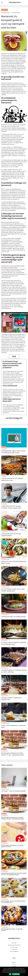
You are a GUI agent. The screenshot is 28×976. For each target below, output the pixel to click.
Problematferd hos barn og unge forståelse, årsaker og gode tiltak (11, 507)
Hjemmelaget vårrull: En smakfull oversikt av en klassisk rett (13, 901)
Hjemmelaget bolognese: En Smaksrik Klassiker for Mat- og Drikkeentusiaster (12, 754)
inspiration (4, 446)
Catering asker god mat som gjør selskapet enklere (11, 534)
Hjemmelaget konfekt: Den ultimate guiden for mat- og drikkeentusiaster (13, 873)
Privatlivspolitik (16, 974)
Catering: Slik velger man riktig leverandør (13, 616)
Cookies (14, 966)
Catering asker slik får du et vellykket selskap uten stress (12, 479)
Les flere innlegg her (14, 418)
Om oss (14, 964)
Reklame (14, 962)
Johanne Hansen (16, 12)
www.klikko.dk (15, 951)
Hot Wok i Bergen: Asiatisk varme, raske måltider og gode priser (12, 590)
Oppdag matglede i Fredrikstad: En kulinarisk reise (11, 698)
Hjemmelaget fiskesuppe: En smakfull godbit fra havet (12, 846)
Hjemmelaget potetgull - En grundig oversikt (11, 929)
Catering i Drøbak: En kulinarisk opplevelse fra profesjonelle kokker (13, 643)
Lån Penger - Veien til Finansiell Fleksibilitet (13, 791)
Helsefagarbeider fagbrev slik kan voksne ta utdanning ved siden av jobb (13, 451)
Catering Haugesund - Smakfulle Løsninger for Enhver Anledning (13, 671)
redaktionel (4, 9)
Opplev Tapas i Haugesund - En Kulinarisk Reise (13, 726)
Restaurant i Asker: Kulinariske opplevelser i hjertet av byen (14, 562)
